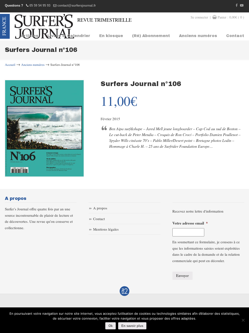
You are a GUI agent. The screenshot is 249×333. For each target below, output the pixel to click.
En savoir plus (132, 326)
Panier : (231, 17)
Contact (99, 218)
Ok (110, 326)
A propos (100, 208)
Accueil (10, 64)
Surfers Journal (44, 26)
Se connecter (199, 17)
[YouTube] (241, 5)
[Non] (242, 320)
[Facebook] (237, 5)
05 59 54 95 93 (39, 5)
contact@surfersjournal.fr (76, 5)
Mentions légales (106, 229)
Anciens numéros (32, 64)
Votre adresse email (190, 223)
